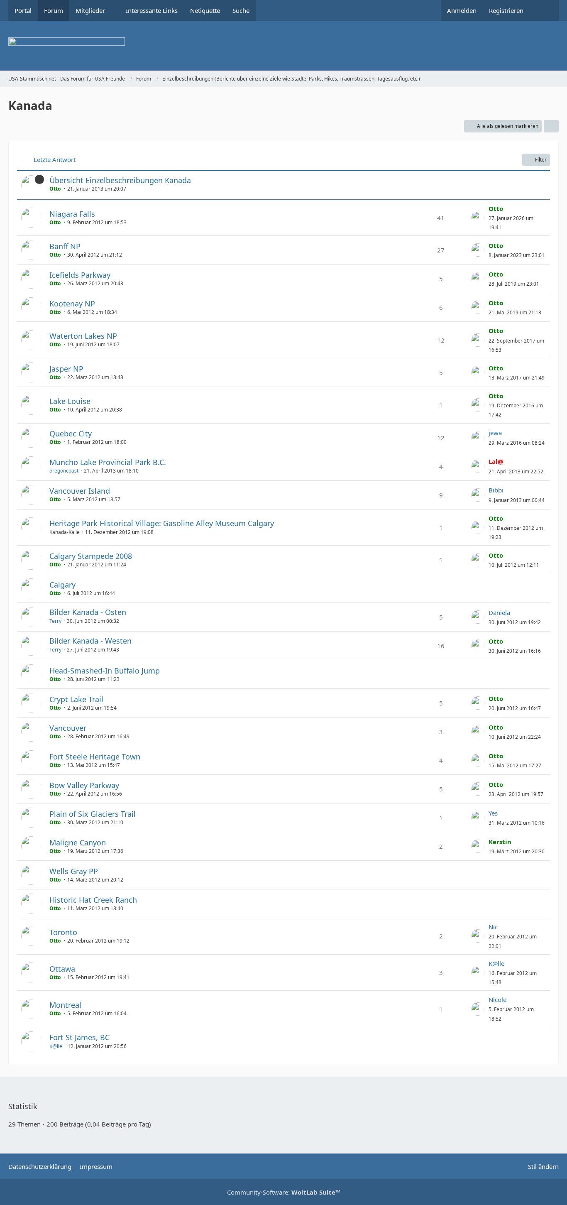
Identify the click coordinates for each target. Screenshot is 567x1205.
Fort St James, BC (79, 1037)
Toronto (63, 932)
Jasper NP (66, 369)
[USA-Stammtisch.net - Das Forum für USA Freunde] (283, 45)
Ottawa (62, 969)
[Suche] (544, 10)
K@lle (496, 963)
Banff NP (65, 246)
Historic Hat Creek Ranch (93, 900)
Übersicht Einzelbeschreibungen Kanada (120, 180)
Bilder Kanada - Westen (90, 641)
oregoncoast (63, 470)
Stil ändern (543, 1166)
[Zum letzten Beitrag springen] (477, 217)
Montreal (65, 1005)
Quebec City (70, 433)
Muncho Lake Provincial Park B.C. (107, 462)
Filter (541, 159)
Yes (493, 813)
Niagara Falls (72, 214)
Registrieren (506, 10)
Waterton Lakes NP (83, 336)
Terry (55, 621)
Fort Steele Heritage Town (94, 757)
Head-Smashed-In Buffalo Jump (104, 671)
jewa (495, 433)
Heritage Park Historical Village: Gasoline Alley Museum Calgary (161, 523)
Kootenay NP (72, 304)
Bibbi (496, 490)
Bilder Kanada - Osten (87, 612)
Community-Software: (283, 1192)
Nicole (497, 999)
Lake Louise (69, 401)
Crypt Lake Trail (76, 699)
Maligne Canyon (77, 842)
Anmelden (462, 10)
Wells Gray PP (73, 871)
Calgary (62, 585)
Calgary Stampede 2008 (90, 556)
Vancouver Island (79, 491)
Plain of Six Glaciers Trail (92, 814)
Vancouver (67, 728)
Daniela (499, 612)
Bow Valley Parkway (84, 785)
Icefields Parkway (79, 275)
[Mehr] (551, 126)
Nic (493, 927)
